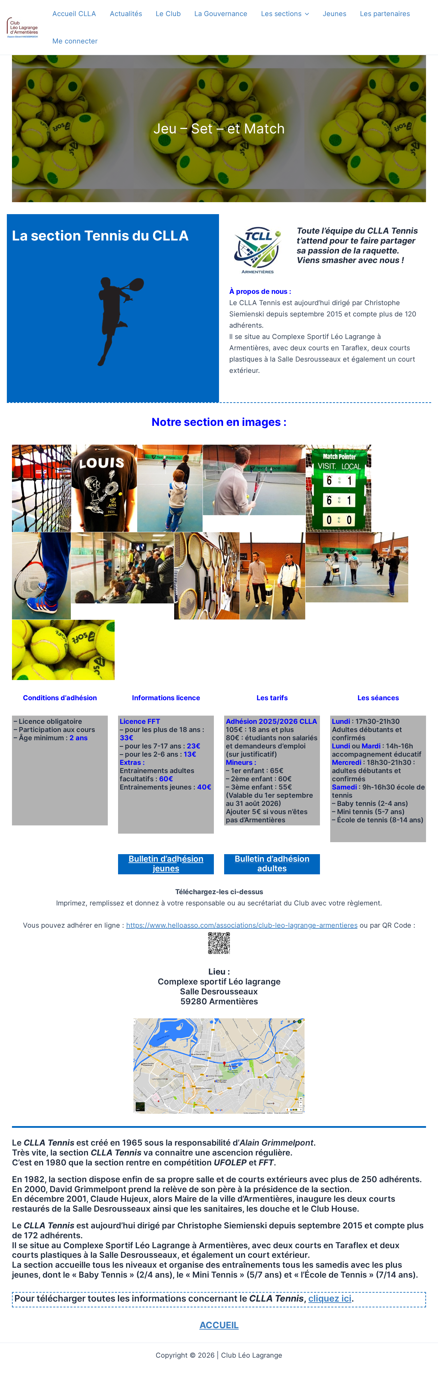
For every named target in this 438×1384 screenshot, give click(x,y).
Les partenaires (385, 14)
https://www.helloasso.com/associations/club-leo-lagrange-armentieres (242, 925)
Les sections (281, 14)
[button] (305, 13)
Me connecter (75, 41)
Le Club (168, 14)
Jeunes (334, 14)
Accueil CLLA (74, 14)
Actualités (126, 14)
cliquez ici (329, 1298)
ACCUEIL (219, 1325)
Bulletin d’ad (153, 859)
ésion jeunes (178, 864)
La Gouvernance (220, 14)
